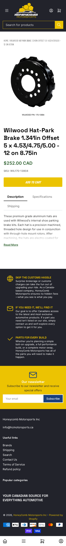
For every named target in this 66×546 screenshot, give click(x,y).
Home (6, 40)
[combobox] (33, 25)
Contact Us (10, 459)
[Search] (59, 25)
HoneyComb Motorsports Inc (30, 515)
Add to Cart (33, 182)
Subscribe (53, 398)
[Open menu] (7, 11)
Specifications (42, 196)
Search (7, 455)
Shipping (13, 206)
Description (15, 196)
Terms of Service (14, 464)
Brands (7, 445)
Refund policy (12, 469)
